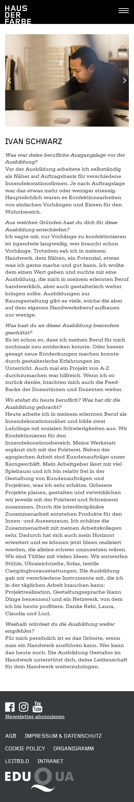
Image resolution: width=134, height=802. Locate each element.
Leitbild (17, 761)
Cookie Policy (25, 748)
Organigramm (73, 748)
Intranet (50, 761)
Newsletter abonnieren (35, 716)
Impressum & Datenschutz (63, 736)
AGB (10, 736)
